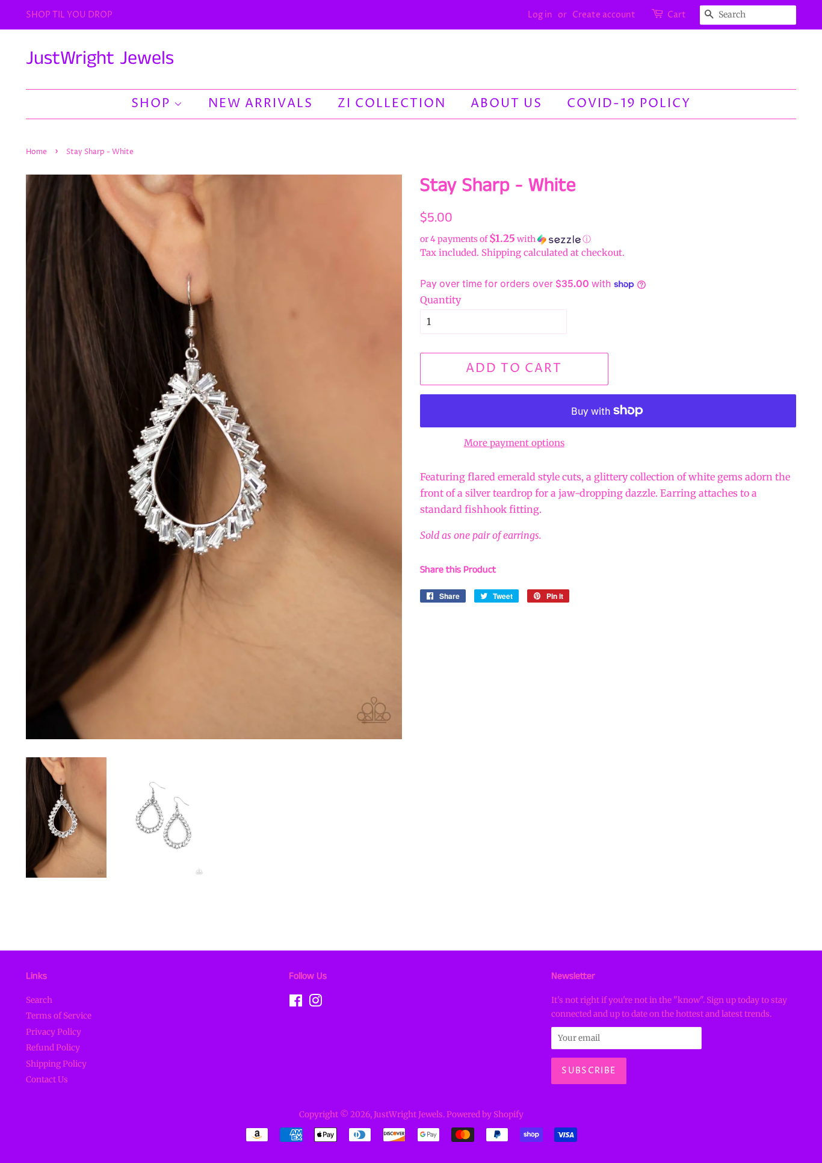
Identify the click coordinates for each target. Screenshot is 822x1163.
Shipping (501, 252)
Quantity (440, 300)
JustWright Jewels (100, 59)
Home (36, 152)
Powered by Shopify (485, 1114)
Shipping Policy (56, 1064)
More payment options (514, 442)
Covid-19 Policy (629, 104)
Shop (152, 104)
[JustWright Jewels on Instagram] (315, 1003)
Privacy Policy (53, 1032)
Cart (676, 14)
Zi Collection (392, 104)
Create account (603, 14)
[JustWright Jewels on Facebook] (296, 1003)
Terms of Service (58, 1016)
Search (39, 1000)
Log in (540, 14)
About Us (506, 104)
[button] (608, 239)
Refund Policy (53, 1048)
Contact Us (47, 1080)
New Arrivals (260, 104)
